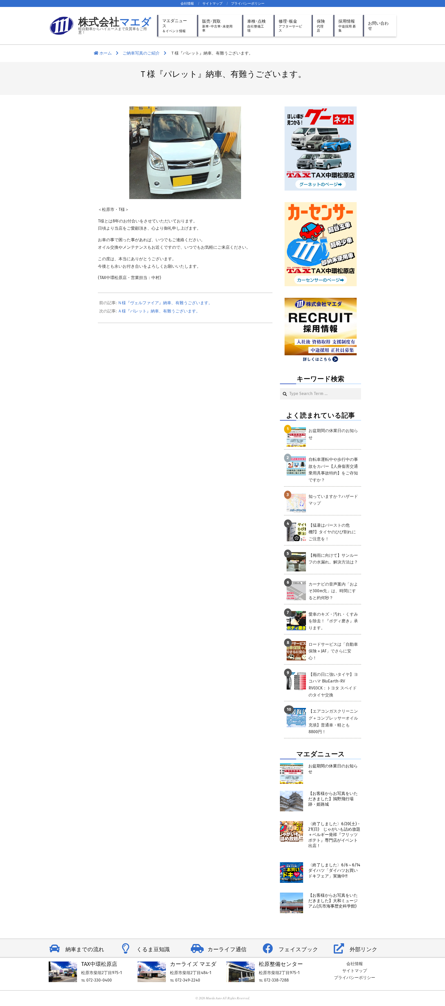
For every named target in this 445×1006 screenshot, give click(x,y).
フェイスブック (298, 949)
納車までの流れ (84, 949)
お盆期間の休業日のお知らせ (333, 434)
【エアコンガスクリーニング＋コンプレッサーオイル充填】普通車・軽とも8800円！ (333, 721)
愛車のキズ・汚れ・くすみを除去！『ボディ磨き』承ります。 (333, 621)
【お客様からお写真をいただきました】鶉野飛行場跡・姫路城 (333, 799)
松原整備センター (281, 964)
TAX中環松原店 (99, 964)
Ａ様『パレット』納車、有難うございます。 (159, 311)
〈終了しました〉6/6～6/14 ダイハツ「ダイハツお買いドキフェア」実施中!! (334, 870)
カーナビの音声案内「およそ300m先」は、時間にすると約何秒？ (333, 591)
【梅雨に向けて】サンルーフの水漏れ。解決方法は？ (333, 559)
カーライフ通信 (227, 949)
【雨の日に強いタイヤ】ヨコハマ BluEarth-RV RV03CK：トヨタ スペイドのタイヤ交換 (333, 684)
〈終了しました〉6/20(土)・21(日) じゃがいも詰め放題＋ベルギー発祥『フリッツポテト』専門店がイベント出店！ (334, 834)
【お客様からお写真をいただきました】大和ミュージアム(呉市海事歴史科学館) (333, 901)
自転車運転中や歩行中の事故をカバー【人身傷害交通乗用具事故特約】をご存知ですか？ (333, 469)
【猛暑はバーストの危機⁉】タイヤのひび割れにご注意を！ (332, 532)
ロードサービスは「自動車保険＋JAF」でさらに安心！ (333, 651)
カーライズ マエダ (193, 964)
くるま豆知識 (153, 949)
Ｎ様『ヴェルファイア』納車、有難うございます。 (165, 302)
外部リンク (364, 949)
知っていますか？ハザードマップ (333, 500)
